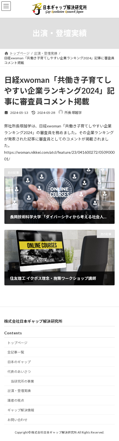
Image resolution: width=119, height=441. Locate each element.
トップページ (17, 342)
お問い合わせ (17, 419)
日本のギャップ (19, 362)
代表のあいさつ (19, 371)
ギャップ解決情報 (20, 410)
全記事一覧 (15, 352)
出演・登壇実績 (19, 391)
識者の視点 (15, 400)
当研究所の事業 (22, 381)
